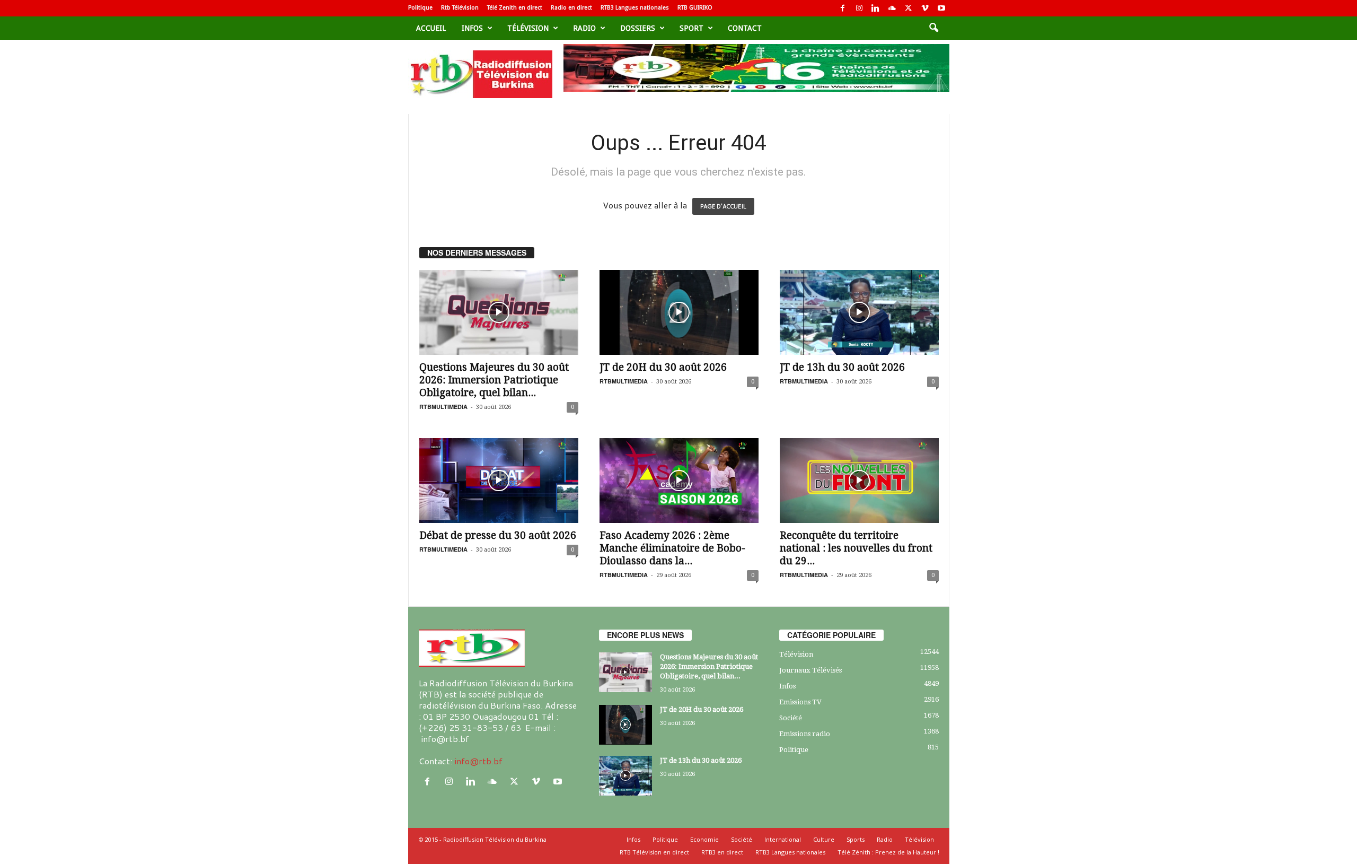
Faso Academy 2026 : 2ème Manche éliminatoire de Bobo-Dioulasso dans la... (672, 548)
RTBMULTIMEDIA (443, 407)
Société (790, 718)
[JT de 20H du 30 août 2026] (679, 312)
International (782, 839)
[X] (908, 8)
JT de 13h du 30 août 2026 (842, 367)
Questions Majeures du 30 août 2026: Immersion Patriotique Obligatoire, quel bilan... (494, 380)
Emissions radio (804, 734)
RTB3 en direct (722, 852)
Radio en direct (571, 7)
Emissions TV (800, 702)
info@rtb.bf (478, 761)
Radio (584, 28)
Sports (856, 839)
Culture (823, 839)
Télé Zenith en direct (514, 7)
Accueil (431, 28)
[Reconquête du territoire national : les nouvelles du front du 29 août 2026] (859, 480)
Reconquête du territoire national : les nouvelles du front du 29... (856, 548)
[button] (933, 28)
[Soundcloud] (892, 8)
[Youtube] (941, 8)
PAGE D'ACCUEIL (723, 206)
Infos (472, 28)
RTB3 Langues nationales (635, 7)
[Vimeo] (925, 8)
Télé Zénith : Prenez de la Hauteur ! (888, 852)
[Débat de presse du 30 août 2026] (498, 480)
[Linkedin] (875, 8)
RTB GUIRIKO (694, 7)
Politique (420, 7)
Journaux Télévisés (810, 670)
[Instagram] (859, 8)
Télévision (528, 28)
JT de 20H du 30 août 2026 (663, 367)
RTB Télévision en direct (654, 852)
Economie (704, 839)
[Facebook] (842, 8)
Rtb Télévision (460, 7)
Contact (745, 28)
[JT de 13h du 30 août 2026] (859, 312)
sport (691, 28)
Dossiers (637, 28)
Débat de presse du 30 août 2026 (497, 535)
